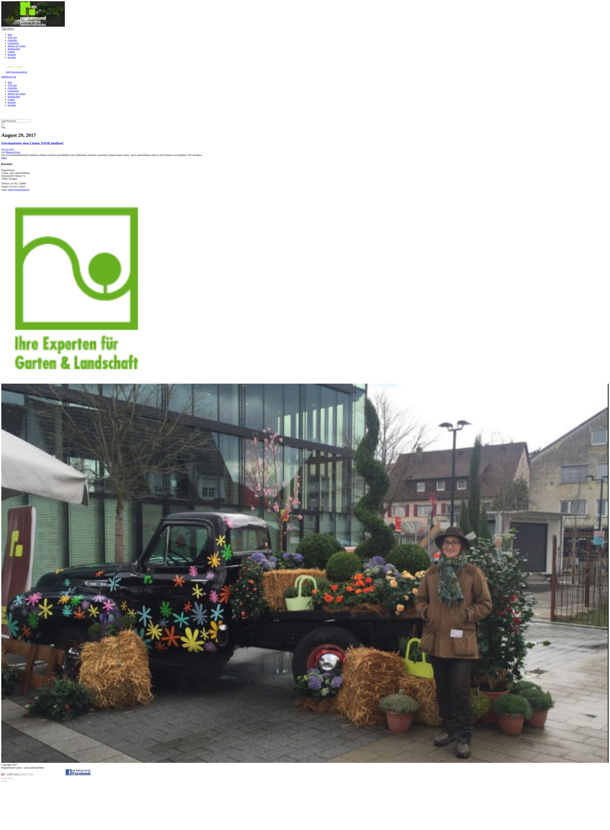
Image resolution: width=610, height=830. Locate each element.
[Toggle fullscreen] (9, 778)
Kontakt (12, 57)
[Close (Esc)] (2, 778)
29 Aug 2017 (7, 149)
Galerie (11, 51)
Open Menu (8, 29)
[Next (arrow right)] (5, 781)
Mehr (4, 158)
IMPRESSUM (8, 77)
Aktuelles (12, 40)
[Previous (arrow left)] (2, 781)
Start (10, 34)
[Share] (5, 778)
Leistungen (13, 43)
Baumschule (14, 48)
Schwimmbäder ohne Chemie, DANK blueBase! (32, 143)
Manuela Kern (13, 152)
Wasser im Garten (16, 46)
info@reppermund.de (16, 72)
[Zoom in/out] (12, 778)
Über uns (12, 37)
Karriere (12, 54)
